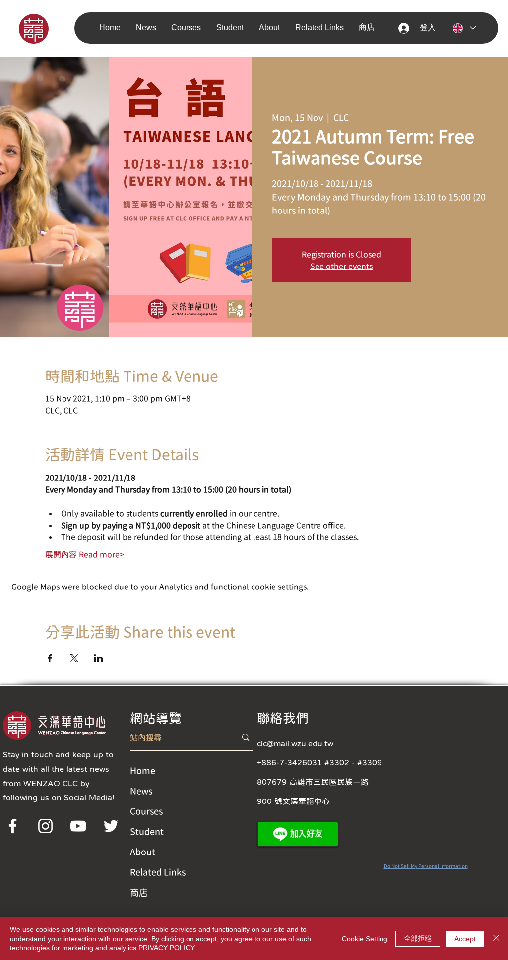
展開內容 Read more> (84, 554)
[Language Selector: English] (464, 28)
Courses (146, 810)
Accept (465, 939)
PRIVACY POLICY (166, 948)
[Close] (496, 938)
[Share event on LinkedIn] (98, 658)
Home (142, 770)
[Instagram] (45, 826)
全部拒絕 (418, 938)
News (141, 790)
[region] (47, 28)
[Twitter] (111, 826)
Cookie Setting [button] (364, 939)
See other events (341, 266)
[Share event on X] (74, 658)
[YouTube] (78, 826)
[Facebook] (12, 826)
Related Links (158, 871)
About (142, 851)
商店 (139, 892)
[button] (149, 27)
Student (147, 831)
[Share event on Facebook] (50, 658)
